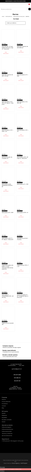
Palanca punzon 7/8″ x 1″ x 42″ (23, 266)
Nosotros (4, 399)
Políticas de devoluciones (7, 429)
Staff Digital (24, 463)
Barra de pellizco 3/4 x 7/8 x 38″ (22, 102)
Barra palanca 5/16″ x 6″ (22, 212)
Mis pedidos (4, 417)
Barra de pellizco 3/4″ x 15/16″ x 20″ (7, 130)
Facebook (6, 441)
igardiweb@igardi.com (17, 368)
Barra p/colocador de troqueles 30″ (7, 157)
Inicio (3, 16)
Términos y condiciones (7, 433)
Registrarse (4, 415)
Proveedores (5, 403)
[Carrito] (28, 5)
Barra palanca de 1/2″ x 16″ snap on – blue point (7, 239)
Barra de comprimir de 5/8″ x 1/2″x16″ (7, 75)
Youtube (21, 441)
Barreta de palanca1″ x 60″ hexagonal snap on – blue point (23, 296)
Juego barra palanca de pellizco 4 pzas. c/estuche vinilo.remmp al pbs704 (7, 267)
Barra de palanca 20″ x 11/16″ (22, 75)
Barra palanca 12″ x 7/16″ (22, 184)
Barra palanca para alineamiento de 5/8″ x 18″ (7, 185)
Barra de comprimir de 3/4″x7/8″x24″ (22, 47)
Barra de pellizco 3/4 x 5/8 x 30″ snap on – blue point (7, 103)
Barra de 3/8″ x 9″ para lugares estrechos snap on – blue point (7, 48)
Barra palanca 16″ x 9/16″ (7, 212)
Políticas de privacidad (7, 431)
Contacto (4, 405)
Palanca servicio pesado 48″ (8, 323)
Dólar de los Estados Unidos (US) (12, 469)
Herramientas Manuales (19, 16)
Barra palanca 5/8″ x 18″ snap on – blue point (22, 157)
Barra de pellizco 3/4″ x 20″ (22, 130)
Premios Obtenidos (6, 401)
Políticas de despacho (6, 427)
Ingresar (3, 413)
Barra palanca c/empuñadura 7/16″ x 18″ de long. (8, 296)
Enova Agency (16, 463)
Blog (3, 407)
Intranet (3, 421)
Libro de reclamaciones (7, 435)
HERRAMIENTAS (8, 16)
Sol (3, 471)
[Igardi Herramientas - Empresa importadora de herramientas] (15, 5)
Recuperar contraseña (6, 419)
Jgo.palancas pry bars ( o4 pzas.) (22, 239)
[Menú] (2, 5)
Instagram (14, 441)
